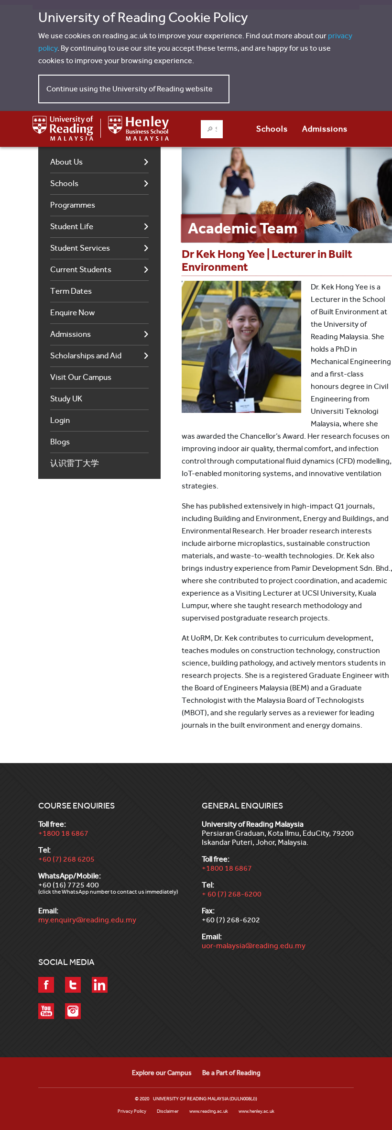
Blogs (60, 442)
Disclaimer (168, 1111)
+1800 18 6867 (63, 833)
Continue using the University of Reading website (129, 88)
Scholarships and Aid (85, 356)
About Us (66, 162)
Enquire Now (72, 313)
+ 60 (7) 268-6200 (231, 893)
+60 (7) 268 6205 (66, 859)
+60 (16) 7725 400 (68, 884)
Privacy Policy (132, 1111)
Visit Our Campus (80, 377)
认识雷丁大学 (74, 463)
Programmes (72, 205)
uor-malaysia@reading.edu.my (253, 945)
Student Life (71, 227)
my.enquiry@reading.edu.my (87, 919)
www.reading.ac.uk (208, 1111)
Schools (64, 183)
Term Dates (71, 291)
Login (60, 420)
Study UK (66, 399)
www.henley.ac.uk (256, 1111)
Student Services (80, 248)
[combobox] (212, 129)
